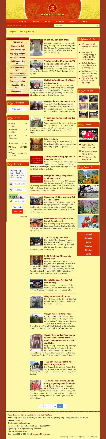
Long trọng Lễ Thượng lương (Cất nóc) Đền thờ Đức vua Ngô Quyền (89, 55)
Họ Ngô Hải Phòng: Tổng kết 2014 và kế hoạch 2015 (59, 177)
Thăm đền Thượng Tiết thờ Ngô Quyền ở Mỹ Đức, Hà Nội (58, 363)
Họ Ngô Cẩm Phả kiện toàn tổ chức (59, 101)
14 (55, 406)
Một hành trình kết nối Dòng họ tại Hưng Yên (89, 46)
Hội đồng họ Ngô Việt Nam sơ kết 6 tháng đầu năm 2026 (89, 73)
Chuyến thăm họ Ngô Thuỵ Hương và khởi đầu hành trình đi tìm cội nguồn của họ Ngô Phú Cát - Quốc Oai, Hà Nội (59, 339)
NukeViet (72, 436)
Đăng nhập (18, 211)
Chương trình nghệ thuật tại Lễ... (89, 158)
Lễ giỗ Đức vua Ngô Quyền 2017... (89, 152)
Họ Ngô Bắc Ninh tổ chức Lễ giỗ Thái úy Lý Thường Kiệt (89, 65)
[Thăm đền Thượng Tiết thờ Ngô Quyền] (83, 114)
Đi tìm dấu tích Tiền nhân (56, 39)
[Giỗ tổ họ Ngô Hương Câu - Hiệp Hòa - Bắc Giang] (83, 106)
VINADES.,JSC (92, 436)
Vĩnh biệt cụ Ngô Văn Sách (56, 237)
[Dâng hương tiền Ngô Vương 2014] (93, 98)
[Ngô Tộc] (52, 9)
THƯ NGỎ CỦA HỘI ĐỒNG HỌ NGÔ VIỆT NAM (89, 80)
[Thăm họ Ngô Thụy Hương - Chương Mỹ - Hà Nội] (93, 114)
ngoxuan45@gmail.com (41, 434)
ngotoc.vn (18, 420)
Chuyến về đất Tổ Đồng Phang (57, 313)
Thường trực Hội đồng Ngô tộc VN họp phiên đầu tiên (59, 157)
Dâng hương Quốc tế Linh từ (57, 296)
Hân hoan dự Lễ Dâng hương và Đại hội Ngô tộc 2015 (58, 219)
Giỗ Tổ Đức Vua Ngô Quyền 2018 (88, 146)
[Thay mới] (11, 201)
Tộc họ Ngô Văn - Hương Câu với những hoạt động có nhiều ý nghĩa (59, 382)
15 (60, 406)
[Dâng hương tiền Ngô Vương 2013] (83, 98)
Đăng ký (24, 216)
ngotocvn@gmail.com (21, 423)
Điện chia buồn (51, 139)
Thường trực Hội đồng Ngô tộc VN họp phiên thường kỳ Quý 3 (59, 62)
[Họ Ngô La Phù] (93, 106)
